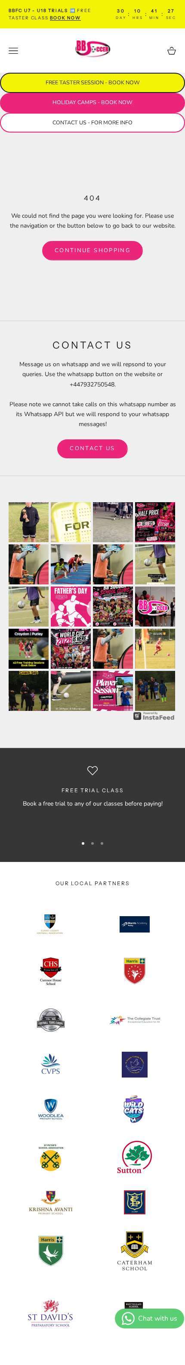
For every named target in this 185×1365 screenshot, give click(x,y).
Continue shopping (92, 250)
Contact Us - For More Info (92, 122)
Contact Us (92, 448)
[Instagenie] (154, 716)
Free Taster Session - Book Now (93, 82)
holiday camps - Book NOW (92, 102)
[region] (92, 797)
